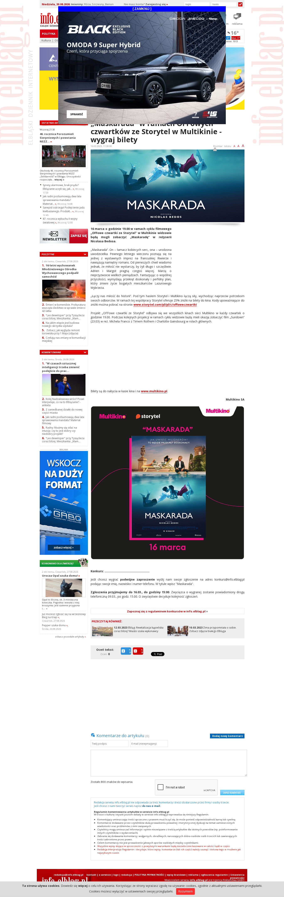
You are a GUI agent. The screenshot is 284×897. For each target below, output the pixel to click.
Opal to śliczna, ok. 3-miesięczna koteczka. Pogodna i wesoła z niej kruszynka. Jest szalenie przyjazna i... (61, 604)
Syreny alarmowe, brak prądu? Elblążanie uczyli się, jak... (61, 187)
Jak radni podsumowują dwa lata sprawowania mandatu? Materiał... (62, 200)
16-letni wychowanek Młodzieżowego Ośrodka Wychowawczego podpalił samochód (60, 270)
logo (116, 874)
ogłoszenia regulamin (214, 874)
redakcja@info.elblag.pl (68, 874)
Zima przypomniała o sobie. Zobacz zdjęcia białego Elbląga (212, 629)
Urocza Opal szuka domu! (61, 575)
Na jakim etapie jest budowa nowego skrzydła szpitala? (60, 324)
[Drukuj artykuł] (215, 150)
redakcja (126, 874)
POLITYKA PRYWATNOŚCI (149, 874)
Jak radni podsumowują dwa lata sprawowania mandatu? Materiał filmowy (63, 420)
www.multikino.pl (154, 391)
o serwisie (105, 874)
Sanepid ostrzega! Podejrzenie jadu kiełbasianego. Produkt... (64, 209)
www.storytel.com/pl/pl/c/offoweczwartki (165, 304)
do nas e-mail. (151, 806)
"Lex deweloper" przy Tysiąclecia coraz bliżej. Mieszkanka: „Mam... (63, 317)
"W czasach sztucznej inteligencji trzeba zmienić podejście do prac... (61, 367)
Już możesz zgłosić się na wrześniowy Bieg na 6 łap (64, 615)
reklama (193, 874)
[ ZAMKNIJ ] (142, 9)
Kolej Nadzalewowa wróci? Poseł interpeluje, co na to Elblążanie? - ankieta (63, 402)
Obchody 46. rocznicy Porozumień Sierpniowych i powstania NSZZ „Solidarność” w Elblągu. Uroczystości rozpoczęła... (60, 175)
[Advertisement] (209, 256)
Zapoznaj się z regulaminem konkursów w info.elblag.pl (167, 611)
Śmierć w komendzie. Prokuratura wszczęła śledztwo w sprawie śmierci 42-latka (63, 308)
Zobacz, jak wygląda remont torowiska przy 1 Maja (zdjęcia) (61, 331)
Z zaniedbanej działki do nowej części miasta (62, 411)
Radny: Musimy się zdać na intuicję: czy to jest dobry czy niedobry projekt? (59, 431)
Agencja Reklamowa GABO (228, 880)
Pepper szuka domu (55, 625)
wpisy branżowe (176, 874)
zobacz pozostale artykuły (69, 636)
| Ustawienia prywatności (236, 876)
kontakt (91, 874)
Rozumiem (185, 891)
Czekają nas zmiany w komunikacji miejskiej (64, 339)
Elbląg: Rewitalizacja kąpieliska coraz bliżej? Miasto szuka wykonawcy (138, 629)
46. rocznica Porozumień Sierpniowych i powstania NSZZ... (58, 137)
